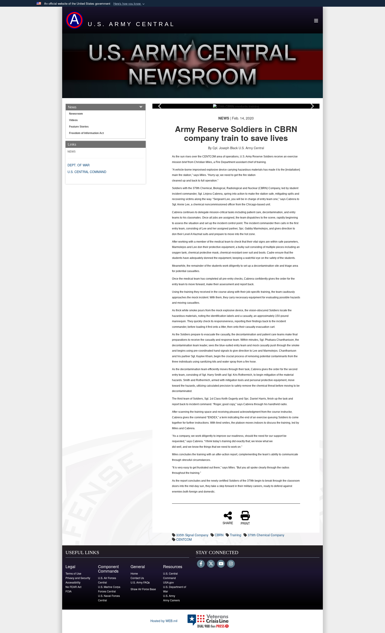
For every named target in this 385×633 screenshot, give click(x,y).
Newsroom (76, 113)
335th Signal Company (192, 535)
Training (235, 535)
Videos (73, 120)
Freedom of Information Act (86, 133)
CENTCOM (184, 539)
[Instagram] (231, 564)
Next (311, 106)
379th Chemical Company (266, 535)
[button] (129, 3)
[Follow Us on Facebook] (201, 564)
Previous (160, 106)
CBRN (219, 535)
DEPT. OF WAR (79, 165)
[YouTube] (221, 564)
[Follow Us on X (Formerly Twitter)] (211, 564)
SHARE (228, 523)
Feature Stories (79, 126)
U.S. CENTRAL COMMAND (87, 171)
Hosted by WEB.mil (163, 621)
